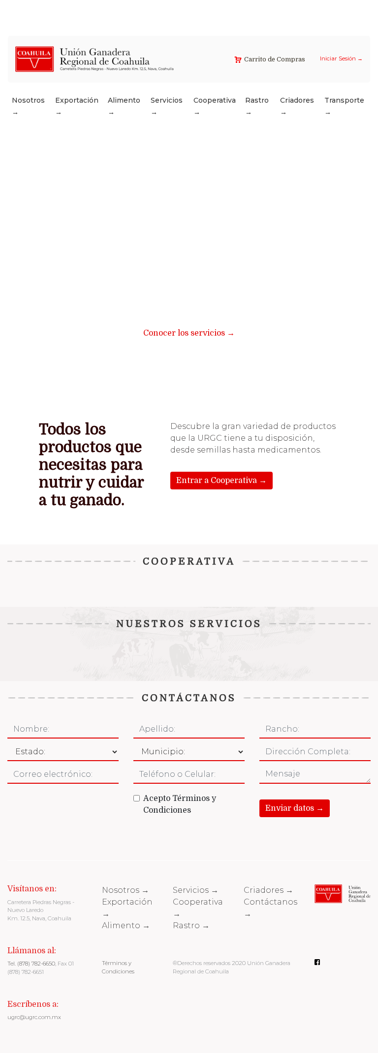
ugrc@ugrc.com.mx (34, 1017)
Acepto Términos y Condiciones (179, 804)
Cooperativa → (214, 106)
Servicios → (167, 106)
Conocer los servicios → (189, 333)
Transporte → (344, 106)
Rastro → (257, 106)
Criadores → (297, 106)
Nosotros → (28, 106)
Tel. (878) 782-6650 (31, 963)
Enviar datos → (294, 808)
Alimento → (124, 106)
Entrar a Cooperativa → (221, 480)
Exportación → (76, 106)
